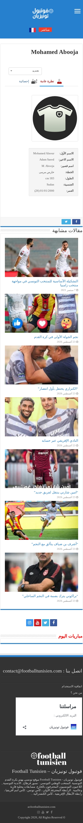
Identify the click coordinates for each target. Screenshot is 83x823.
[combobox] (25, 71)
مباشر (45, 29)
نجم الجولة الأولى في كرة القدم (56, 337)
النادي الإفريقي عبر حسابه (60, 440)
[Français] (32, 29)
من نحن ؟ (76, 692)
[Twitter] (45, 622)
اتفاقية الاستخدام (72, 686)
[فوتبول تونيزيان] (41, 12)
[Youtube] (37, 622)
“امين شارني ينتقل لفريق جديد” (56, 492)
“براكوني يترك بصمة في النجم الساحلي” (50, 596)
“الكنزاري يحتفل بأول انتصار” (58, 388)
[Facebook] (53, 622)
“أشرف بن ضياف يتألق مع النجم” (54, 544)
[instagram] (29, 622)
